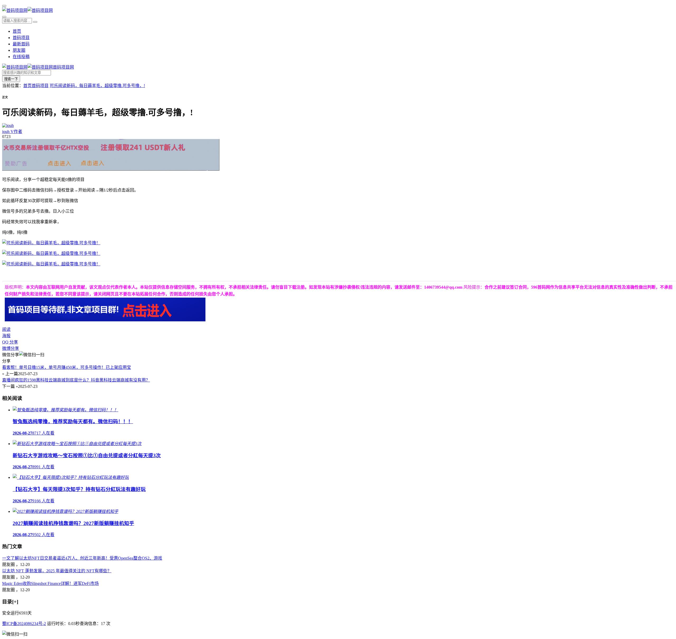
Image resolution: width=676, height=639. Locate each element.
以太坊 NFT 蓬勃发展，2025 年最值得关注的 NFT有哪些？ (56, 571)
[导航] (4, 6)
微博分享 (10, 348)
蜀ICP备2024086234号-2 (24, 623)
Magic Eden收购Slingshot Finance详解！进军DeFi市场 (50, 583)
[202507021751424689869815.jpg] (51, 253)
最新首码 (21, 44)
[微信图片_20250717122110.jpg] (51, 243)
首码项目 (21, 37)
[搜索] (4, 17)
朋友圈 (19, 50)
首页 (17, 31)
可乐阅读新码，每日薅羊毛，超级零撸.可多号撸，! (97, 85)
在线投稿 (21, 56)
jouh (12, 131)
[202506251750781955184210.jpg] (51, 264)
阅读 (6, 329)
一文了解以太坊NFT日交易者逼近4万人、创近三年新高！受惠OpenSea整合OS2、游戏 (82, 558)
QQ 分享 (10, 342)
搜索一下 (11, 79)
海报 (6, 335)
